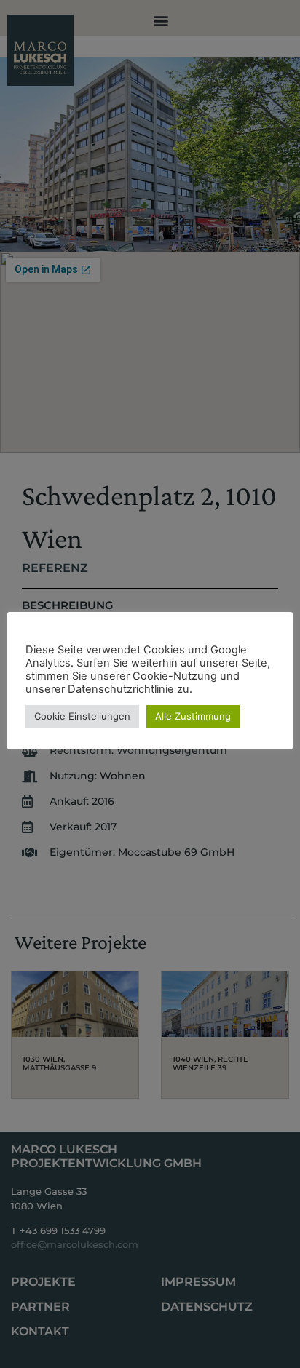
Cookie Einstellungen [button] (82, 716)
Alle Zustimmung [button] (193, 716)
